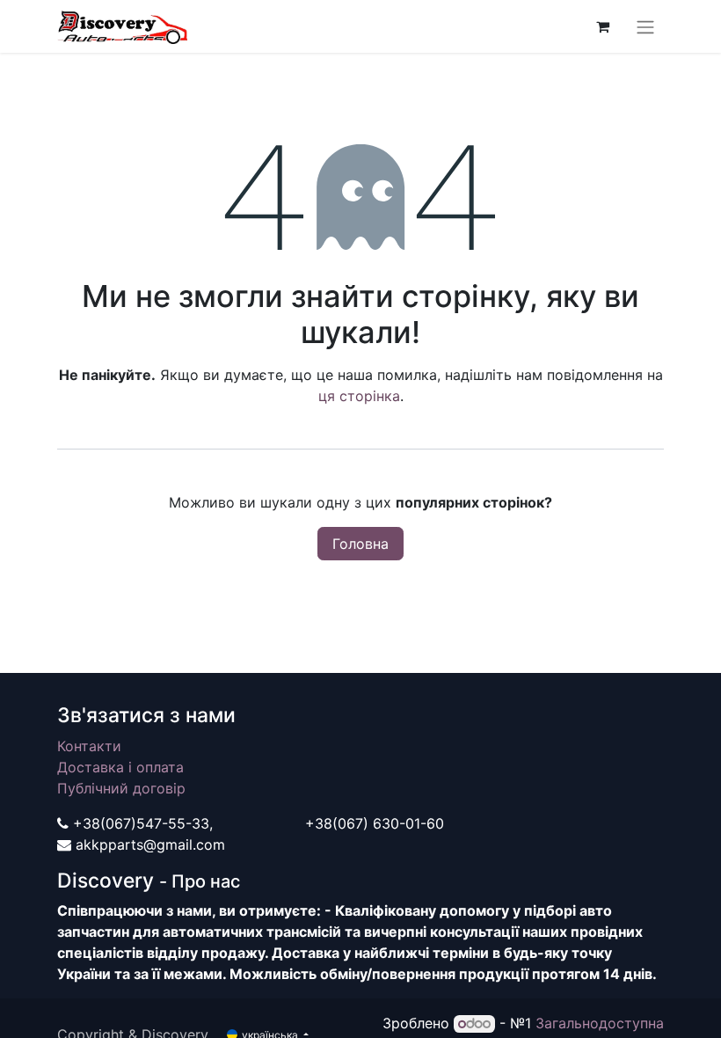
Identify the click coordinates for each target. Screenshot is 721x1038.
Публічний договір (121, 788)
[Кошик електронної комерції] (602, 26)
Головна (360, 543)
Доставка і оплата (120, 767)
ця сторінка (359, 396)
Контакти (89, 746)
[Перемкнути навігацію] (645, 26)
